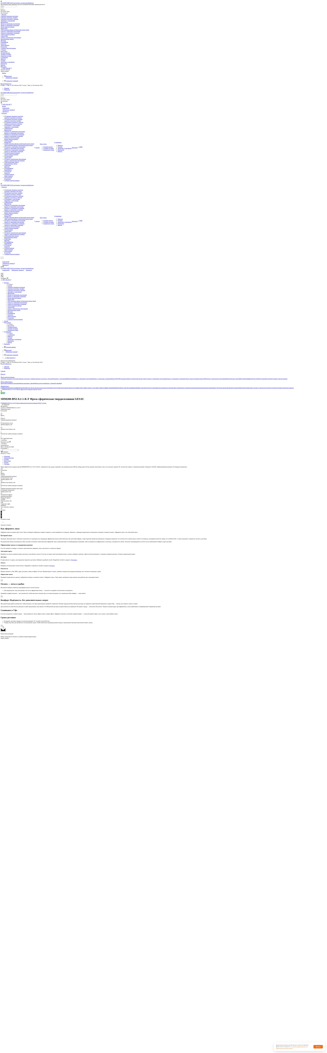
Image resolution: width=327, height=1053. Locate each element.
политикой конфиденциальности (299, 1046)
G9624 (66, 388)
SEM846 (131, 388)
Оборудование (262, 379)
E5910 (6, 388)
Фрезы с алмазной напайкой (53, 383)
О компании (11, 335)
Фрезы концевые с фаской (27, 383)
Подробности (5, 445)
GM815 (97, 388)
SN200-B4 (221, 388)
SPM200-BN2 (242, 388)
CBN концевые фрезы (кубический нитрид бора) (132, 379)
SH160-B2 (159, 388)
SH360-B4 (195, 388)
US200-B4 (291, 388)
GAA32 (92, 388)
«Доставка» (73, 560)
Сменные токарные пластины (9, 379)
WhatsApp (7, 89)
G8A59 (46, 388)
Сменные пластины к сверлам (43, 379)
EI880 (16, 388)
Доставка (6, 464)
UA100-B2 (260, 388)
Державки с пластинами (59, 379)
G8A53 (38, 388)
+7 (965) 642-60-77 (6, 68)
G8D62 (50, 388)
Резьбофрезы (248, 379)
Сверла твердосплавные (192, 379)
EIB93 (26, 388)
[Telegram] (4, 393)
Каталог (9, 285)
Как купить (10, 325)
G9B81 (77, 388)
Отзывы (6, 459)
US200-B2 (285, 388)
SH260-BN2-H (182, 388)
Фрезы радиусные (40, 383)
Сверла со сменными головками (175, 379)
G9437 (54, 388)
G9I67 (81, 388)
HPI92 (120, 388)
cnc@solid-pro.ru (6, 84)
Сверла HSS (202, 379)
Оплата (6, 462)
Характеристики (9, 458)
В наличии (269, 379)
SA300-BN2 (125, 388)
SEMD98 (136, 388)
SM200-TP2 (215, 388)
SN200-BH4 (227, 388)
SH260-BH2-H (174, 388)
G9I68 (84, 388)
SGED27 (148, 388)
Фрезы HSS (114, 379)
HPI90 (113, 388)
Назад (11, 284)
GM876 (101, 388)
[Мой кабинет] (1, 260)
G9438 (58, 388)
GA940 (88, 388)
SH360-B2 (189, 388)
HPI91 (117, 388)
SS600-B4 (248, 388)
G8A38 (30, 388)
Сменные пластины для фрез (26, 379)
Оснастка (255, 379)
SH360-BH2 (201, 388)
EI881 (19, 388)
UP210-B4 (272, 388)
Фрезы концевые (15, 383)
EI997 (22, 388)
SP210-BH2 (234, 388)
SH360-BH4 (208, 388)
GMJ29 (110, 388)
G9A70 (73, 388)
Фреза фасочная (5, 383)
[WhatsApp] (2, 393)
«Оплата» (52, 565)
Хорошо (318, 1046)
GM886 (105, 388)
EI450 (9, 388)
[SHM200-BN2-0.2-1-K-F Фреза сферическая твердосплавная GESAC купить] (23, 403)
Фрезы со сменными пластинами (83, 379)
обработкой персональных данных (284, 1048)
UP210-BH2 (278, 388)
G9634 (69, 388)
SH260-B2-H (166, 388)
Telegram (6, 88)
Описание (7, 456)
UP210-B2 (266, 388)
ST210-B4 (254, 388)
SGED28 (153, 388)
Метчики (242, 379)
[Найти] (2, 8)
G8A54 (42, 388)
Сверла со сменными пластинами (156, 379)
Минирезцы (70, 379)
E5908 (2, 388)
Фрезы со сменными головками (102, 379)
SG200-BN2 (142, 388)
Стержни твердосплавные (279, 379)
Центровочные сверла (233, 379)
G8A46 (34, 388)
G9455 (62, 388)
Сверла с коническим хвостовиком (216, 379)
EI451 (12, 388)
